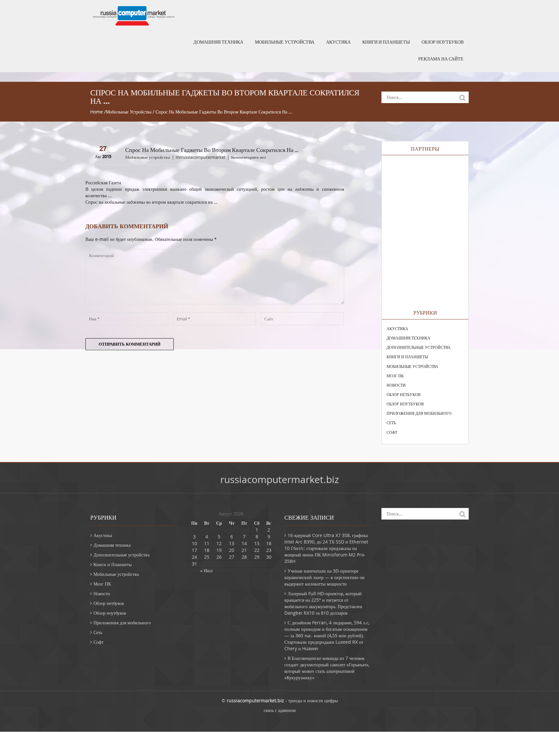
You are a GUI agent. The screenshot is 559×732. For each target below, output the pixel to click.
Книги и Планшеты (386, 42)
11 (206, 543)
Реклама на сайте (441, 58)
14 (244, 543)
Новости (396, 385)
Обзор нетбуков (404, 394)
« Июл (206, 570)
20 (231, 550)
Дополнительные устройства (419, 347)
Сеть (391, 422)
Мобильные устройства (284, 42)
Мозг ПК (395, 375)
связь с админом (280, 710)
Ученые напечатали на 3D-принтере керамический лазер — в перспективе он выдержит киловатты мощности (324, 577)
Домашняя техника (218, 42)
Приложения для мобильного (419, 413)
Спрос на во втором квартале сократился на (151, 202)
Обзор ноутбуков (443, 42)
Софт (392, 432)
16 (268, 543)
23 (268, 550)
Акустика (338, 42)
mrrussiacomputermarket (200, 157)
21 (244, 550)
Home (96, 112)
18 (206, 550)
